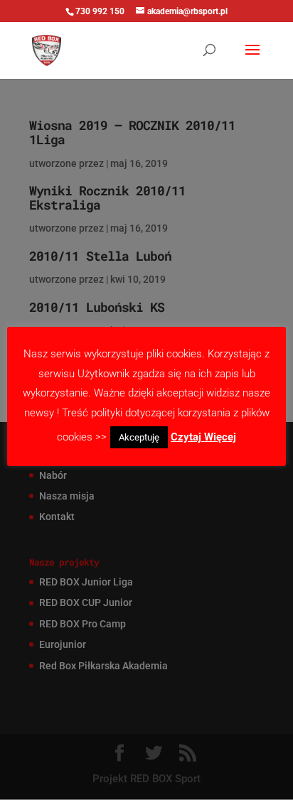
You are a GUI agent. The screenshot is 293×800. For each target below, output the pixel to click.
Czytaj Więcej (203, 437)
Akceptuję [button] (139, 437)
